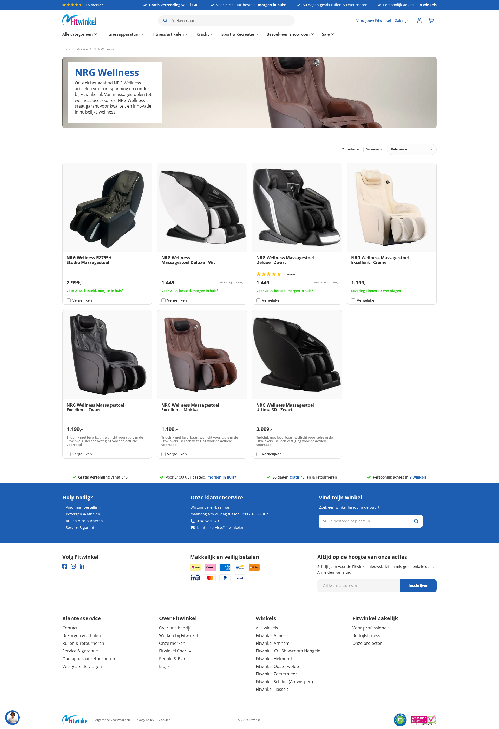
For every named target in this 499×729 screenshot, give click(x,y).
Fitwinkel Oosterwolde (277, 666)
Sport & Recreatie (237, 34)
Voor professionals (371, 628)
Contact (70, 628)
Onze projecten (367, 643)
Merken (82, 49)
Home (66, 49)
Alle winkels (267, 628)
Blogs (164, 666)
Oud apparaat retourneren (88, 658)
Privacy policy (144, 720)
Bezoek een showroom (288, 34)
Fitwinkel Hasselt (272, 689)
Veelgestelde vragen (82, 666)
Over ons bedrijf (175, 628)
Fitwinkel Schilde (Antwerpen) (284, 682)
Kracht (202, 34)
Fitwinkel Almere (272, 635)
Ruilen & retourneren (84, 520)
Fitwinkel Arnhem (273, 643)
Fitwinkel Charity (175, 651)
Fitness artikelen (168, 34)
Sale (326, 34)
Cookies (164, 720)
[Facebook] (64, 566)
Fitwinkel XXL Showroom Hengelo (288, 651)
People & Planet (174, 658)
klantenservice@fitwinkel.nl (220, 527)
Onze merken (172, 643)
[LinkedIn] (82, 566)
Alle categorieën (77, 34)
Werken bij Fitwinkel (178, 635)
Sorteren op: (375, 149)
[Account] (419, 20)
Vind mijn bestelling (83, 507)
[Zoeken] (416, 521)
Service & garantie (81, 527)
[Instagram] (73, 566)
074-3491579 (208, 520)
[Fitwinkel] (75, 720)
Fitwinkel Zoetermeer (276, 674)
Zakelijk (402, 20)
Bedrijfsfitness (366, 635)
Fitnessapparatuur (122, 34)
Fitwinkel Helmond (274, 658)
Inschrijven (418, 585)
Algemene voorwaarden (112, 720)
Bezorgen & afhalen (83, 514)
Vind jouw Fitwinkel (373, 20)
